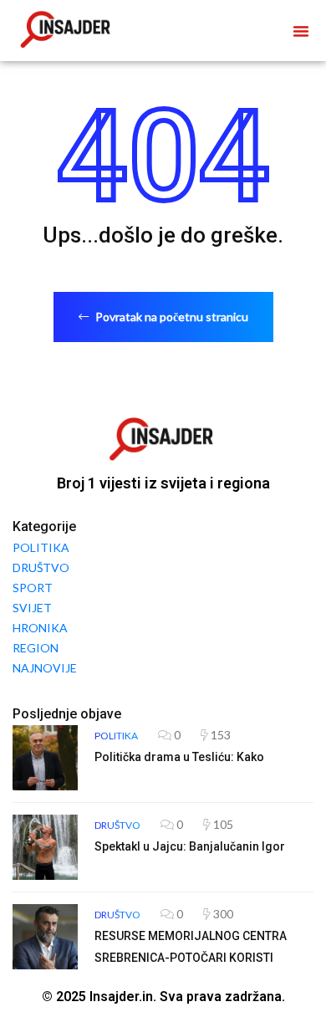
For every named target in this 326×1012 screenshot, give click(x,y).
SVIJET (32, 608)
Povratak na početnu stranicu (170, 316)
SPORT (33, 587)
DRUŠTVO (41, 567)
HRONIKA (40, 628)
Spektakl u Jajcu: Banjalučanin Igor (189, 846)
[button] (300, 30)
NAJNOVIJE (45, 668)
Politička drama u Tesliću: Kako (179, 757)
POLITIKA (41, 547)
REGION (36, 648)
